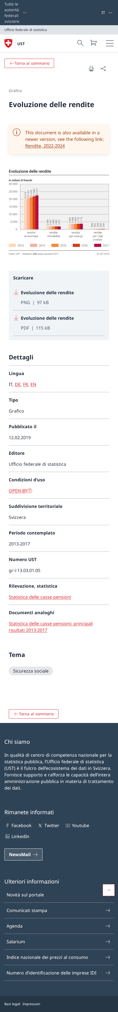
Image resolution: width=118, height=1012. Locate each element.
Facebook (22, 825)
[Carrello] (93, 43)
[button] (109, 890)
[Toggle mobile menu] (110, 43)
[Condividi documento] (103, 68)
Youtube (80, 825)
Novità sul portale (25, 895)
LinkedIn (20, 836)
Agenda (15, 926)
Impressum (31, 1004)
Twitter (51, 825)
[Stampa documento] (91, 68)
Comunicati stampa (27, 910)
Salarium (16, 942)
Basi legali (12, 1004)
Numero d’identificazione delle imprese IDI (51, 973)
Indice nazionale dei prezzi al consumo (47, 957)
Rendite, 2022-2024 (45, 146)
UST (21, 43)
